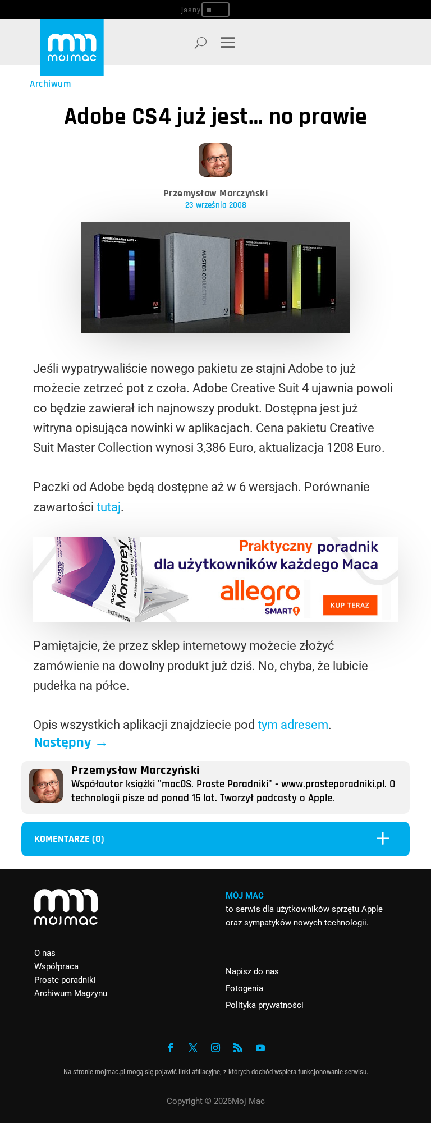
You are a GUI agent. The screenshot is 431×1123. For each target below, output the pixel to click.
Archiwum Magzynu (70, 993)
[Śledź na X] (193, 1048)
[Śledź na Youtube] (260, 1048)
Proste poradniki (65, 980)
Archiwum (50, 84)
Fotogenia (244, 988)
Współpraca (56, 966)
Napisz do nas (252, 971)
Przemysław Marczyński (215, 193)
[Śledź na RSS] (238, 1048)
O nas (45, 953)
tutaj (109, 507)
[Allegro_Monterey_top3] (215, 618)
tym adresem (293, 725)
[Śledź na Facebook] (171, 1048)
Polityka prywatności (265, 1005)
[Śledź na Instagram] (215, 1048)
